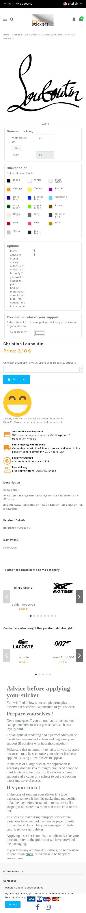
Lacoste (23, 657)
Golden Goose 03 (23, 604)
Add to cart (19, 379)
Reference (9, 527)
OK (16, 148)
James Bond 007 (63, 657)
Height (15, 154)
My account (23, 3)
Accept (13, 904)
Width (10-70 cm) (19, 139)
